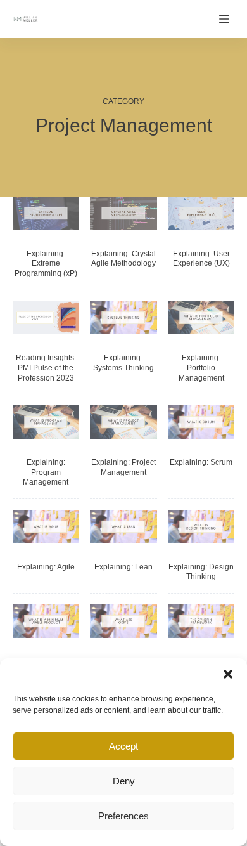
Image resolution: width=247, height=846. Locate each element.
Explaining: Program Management (45, 472)
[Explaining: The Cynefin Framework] (201, 621)
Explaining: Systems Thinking (123, 362)
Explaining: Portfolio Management (201, 367)
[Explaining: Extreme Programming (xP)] (46, 213)
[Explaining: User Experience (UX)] (201, 213)
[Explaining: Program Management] (46, 422)
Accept (123, 746)
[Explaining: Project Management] (123, 422)
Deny (124, 781)
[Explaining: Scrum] (201, 422)
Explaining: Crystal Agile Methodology (123, 258)
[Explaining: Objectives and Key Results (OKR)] (123, 621)
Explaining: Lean (123, 567)
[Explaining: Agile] (46, 526)
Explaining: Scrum (201, 462)
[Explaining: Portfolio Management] (201, 318)
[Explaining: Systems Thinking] (123, 318)
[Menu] (226, 19)
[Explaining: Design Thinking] (201, 526)
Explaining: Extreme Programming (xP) (46, 263)
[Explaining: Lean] (123, 526)
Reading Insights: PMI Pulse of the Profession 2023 (46, 367)
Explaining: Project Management (123, 467)
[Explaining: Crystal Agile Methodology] (123, 213)
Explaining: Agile (46, 567)
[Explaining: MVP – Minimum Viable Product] (46, 621)
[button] (228, 674)
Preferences (123, 815)
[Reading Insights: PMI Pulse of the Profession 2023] (46, 318)
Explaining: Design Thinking (201, 572)
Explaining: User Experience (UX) (201, 258)
